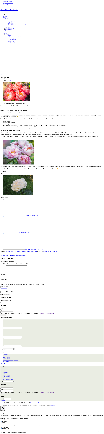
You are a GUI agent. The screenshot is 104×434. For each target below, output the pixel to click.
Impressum (2, 74)
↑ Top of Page (3, 363)
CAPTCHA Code (8, 291)
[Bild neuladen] (3, 288)
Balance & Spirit (9, 9)
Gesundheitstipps (9, 251)
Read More (52, 405)
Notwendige (4, 421)
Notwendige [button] (3, 419)
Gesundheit (45, 251)
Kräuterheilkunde (17, 251)
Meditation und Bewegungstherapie (29, 251)
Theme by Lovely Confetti (35, 402)
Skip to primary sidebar (8, 3)
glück (49, 251)
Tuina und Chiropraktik (8, 361)
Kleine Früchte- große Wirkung (31, 215)
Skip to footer (5, 4)
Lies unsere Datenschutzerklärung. (46, 313)
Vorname (2, 308)
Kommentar (3, 274)
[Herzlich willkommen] (5, 303)
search (1, 349)
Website (2, 282)
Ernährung (5, 356)
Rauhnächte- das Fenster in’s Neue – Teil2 (34, 249)
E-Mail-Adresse (4, 279)
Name (2, 277)
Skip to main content (7, 1)
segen (57, 251)
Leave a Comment (19, 80)
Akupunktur (5, 354)
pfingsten (53, 251)
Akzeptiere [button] (48, 405)
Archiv (1, 399)
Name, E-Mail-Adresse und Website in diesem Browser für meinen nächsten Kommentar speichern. (23, 284)
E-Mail (2, 310)
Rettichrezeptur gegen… (24, 232)
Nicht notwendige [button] (4, 427)
